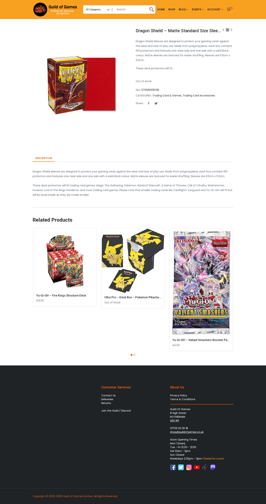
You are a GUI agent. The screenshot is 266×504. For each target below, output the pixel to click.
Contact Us (108, 395)
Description (43, 158)
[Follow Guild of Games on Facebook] (173, 467)
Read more (107, 259)
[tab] (44, 158)
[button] (148, 103)
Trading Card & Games (166, 95)
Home (161, 9)
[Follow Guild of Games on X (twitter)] (181, 467)
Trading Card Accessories (199, 95)
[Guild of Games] (56, 9)
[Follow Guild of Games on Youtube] (197, 467)
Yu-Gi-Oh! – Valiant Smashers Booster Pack (201, 340)
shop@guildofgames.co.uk (187, 432)
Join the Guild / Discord (116, 410)
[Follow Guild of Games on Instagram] (189, 467)
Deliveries (107, 399)
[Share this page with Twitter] (156, 103)
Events (196, 9)
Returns (106, 403)
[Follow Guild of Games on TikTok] (205, 467)
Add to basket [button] (38, 258)
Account (214, 9)
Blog (182, 9)
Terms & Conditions (182, 399)
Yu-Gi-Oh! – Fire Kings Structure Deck (61, 295)
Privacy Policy (178, 395)
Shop (171, 9)
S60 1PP (174, 420)
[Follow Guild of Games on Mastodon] (213, 467)
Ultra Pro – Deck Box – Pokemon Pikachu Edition (136, 297)
